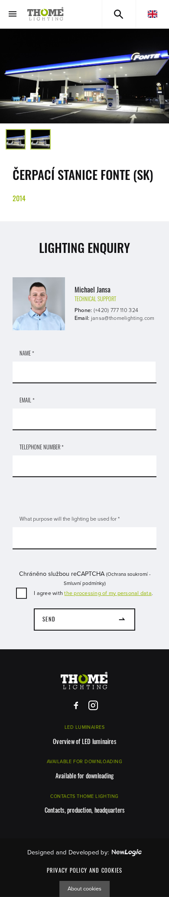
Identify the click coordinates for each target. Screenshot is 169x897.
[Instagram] (93, 705)
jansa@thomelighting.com (123, 318)
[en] (152, 14)
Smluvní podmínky (84, 583)
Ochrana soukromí (127, 574)
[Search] (119, 14)
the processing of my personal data (108, 593)
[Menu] (12, 14)
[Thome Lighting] (45, 14)
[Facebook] (76, 705)
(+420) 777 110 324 (116, 310)
